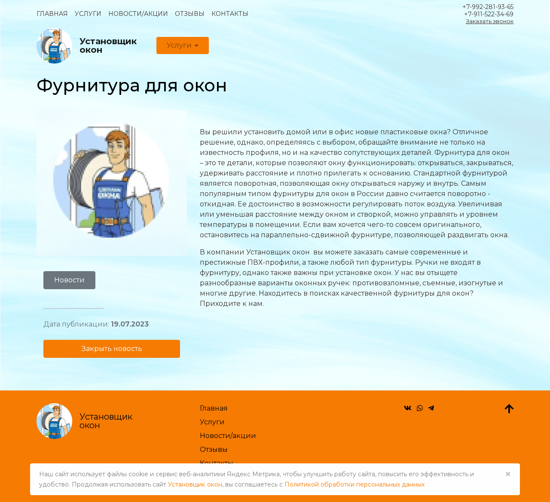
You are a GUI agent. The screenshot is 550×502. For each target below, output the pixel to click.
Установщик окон (195, 484)
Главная (52, 14)
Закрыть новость (112, 349)
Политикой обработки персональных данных (354, 484)
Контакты (229, 14)
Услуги (88, 14)
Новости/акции (138, 14)
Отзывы (190, 14)
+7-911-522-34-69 (488, 14)
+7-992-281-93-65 (487, 7)
